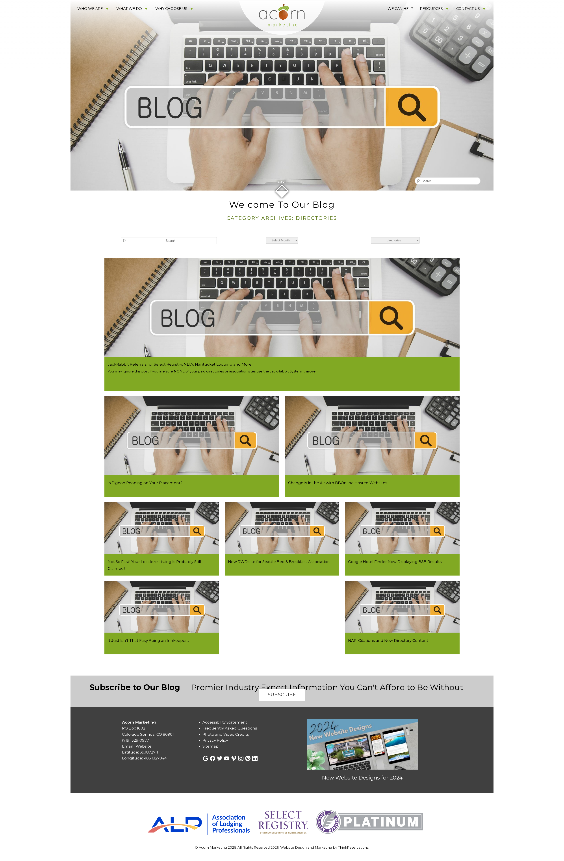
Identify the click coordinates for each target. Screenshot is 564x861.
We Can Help (400, 9)
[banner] (282, 822)
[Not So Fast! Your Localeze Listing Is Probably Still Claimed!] (161, 552)
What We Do (129, 9)
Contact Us (468, 9)
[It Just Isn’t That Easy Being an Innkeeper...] (161, 631)
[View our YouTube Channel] (226, 758)
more (310, 371)
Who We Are (90, 9)
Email (127, 746)
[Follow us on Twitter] (219, 758)
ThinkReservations (353, 847)
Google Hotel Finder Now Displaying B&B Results (395, 561)
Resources (431, 9)
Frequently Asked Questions (229, 728)
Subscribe (282, 694)
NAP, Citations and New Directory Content (388, 640)
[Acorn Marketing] (282, 41)
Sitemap (210, 746)
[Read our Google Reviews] (205, 758)
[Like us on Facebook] (212, 758)
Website (144, 746)
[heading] (282, 211)
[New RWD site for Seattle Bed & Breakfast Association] (282, 552)
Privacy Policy (215, 740)
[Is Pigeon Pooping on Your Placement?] (191, 474)
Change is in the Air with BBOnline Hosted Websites (337, 483)
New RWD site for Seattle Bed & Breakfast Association (279, 561)
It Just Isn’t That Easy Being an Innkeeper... (148, 640)
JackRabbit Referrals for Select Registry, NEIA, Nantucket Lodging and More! (180, 364)
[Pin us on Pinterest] (247, 758)
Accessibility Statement (224, 722)
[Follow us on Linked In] (255, 758)
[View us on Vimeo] (233, 758)
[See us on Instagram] (240, 758)
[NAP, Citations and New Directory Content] (402, 631)
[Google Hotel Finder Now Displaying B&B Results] (402, 552)
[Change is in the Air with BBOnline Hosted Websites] (372, 474)
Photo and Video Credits (225, 734)
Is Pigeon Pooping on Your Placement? (145, 483)
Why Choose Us (171, 9)
